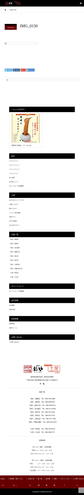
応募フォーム (13, 328)
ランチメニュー (13, 161)
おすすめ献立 (13, 221)
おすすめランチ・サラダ (16, 200)
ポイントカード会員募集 (16, 186)
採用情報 (11, 323)
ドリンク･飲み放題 (14, 213)
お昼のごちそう (13, 204)
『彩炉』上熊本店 (14, 264)
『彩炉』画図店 (13, 239)
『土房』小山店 (13, 277)
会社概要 (11, 305)
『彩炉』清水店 (13, 256)
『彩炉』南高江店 (14, 252)
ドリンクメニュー (14, 169)
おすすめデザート (14, 225)
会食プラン (12, 217)
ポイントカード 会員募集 (16, 291)
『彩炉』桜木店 (13, 260)
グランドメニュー (14, 165)
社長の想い (12, 309)
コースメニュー (13, 173)
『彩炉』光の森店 (14, 248)
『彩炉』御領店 (13, 243)
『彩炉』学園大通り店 (15, 268)
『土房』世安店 (13, 273)
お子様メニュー (13, 182)
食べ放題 (11, 177)
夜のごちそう (13, 208)
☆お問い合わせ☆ (14, 342)
